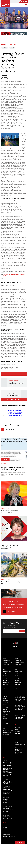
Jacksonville (5, 667)
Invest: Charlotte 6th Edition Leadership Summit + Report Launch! (20, 709)
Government (5, 714)
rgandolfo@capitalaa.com (8, 809)
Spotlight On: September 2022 (15, 413)
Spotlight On (5, 695)
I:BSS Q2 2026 (17, 727)
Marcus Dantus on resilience (18, 753)
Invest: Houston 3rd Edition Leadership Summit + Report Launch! (20, 718)
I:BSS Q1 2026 (17, 729)
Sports (4, 728)
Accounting (5, 704)
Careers (4, 830)
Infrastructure (5, 718)
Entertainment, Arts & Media (7, 712)
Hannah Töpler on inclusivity (18, 750)
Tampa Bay (5, 687)
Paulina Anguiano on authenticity (19, 747)
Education (5, 709)
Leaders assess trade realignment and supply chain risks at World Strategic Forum (7, 791)
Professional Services (7, 720)
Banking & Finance (6, 707)
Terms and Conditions (15, 633)
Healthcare (5, 716)
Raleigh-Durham (6, 682)
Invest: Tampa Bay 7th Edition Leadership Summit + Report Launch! (20, 705)
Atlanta (4, 655)
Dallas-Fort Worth (6, 660)
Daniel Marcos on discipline (18, 742)
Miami (4, 669)
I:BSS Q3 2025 (17, 733)
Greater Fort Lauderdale (7, 662)
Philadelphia (5, 678)
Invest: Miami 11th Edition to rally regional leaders (8, 763)
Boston (4, 656)
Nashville (4, 673)
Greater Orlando (6, 664)
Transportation (6, 736)
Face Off (4, 698)
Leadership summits (7, 696)
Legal (4, 721)
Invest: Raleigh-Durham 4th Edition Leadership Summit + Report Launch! (20, 714)
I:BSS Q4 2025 (17, 731)
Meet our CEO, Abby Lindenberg (9, 836)
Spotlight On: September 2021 (15, 410)
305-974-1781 (5, 802)
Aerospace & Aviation (7, 705)
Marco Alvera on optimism (20, 744)
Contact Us (5, 827)
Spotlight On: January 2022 (15, 415)
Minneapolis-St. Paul (7, 671)
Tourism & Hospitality (7, 732)
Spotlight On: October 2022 (15, 412)
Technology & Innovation (8, 730)
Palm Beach (5, 677)
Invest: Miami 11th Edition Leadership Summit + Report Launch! (20, 701)
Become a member (6, 834)
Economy (12, 47)
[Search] (22, 5)
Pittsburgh (4, 47)
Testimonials (5, 829)
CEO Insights (5, 702)
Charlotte (4, 658)
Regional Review (6, 700)
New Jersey (5, 675)
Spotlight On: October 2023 (15, 409)
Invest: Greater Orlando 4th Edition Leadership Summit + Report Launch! (20, 696)
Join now (21, 631)
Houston (4, 666)
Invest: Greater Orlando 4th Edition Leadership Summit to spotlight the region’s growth (7, 767)
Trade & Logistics (6, 734)
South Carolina (6, 686)
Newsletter (5, 832)
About (4, 825)
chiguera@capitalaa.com (8, 800)
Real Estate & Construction (5, 724)
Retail (4, 726)
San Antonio (5, 684)
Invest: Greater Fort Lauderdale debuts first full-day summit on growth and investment (8, 773)
